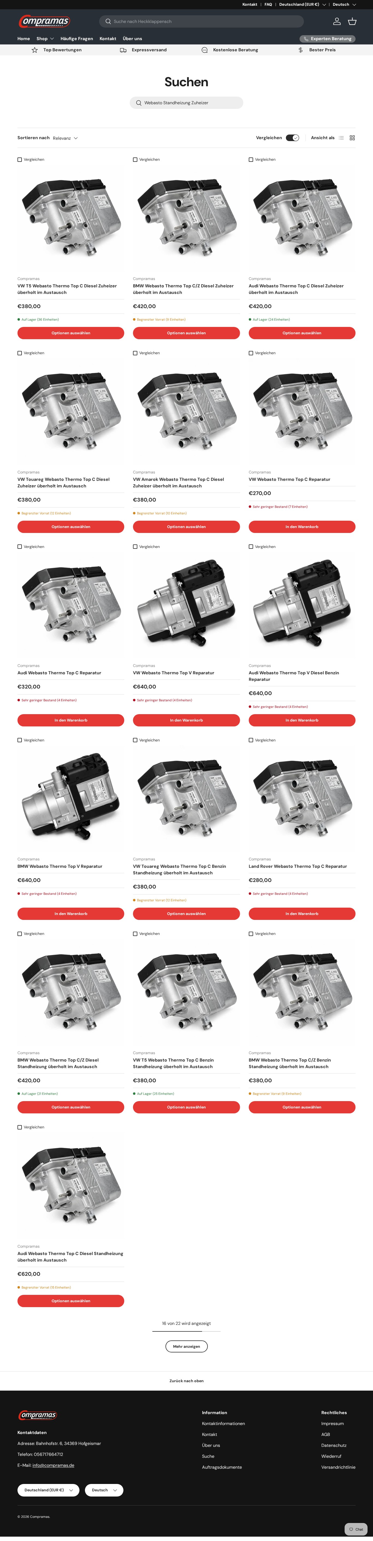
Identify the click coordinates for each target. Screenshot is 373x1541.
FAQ (268, 4)
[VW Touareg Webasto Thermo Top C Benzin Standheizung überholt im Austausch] (186, 798)
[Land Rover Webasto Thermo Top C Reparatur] (302, 798)
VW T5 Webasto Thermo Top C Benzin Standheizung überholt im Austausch (173, 1063)
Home (23, 38)
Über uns (132, 38)
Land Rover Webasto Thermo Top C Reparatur (298, 866)
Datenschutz (334, 1445)
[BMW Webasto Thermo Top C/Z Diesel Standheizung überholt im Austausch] (70, 992)
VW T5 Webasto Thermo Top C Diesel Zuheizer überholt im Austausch (67, 289)
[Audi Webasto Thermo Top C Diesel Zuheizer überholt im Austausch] (302, 218)
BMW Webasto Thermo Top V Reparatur (59, 866)
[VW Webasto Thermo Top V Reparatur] (186, 605)
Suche (208, 1456)
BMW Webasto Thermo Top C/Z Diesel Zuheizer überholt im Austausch (183, 289)
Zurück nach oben (187, 1380)
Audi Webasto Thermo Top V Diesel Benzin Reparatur (294, 676)
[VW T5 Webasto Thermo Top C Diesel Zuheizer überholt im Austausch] (70, 218)
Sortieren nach (33, 138)
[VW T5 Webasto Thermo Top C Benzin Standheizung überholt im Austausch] (186, 992)
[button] (352, 21)
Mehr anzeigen (186, 1346)
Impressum (332, 1423)
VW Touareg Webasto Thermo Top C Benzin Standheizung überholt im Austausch (179, 869)
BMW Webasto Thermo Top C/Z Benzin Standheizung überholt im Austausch (290, 1063)
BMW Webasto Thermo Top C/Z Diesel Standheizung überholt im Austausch (58, 1063)
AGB (325, 1434)
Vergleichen (269, 138)
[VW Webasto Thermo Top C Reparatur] (302, 411)
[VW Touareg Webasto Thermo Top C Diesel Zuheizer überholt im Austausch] (70, 411)
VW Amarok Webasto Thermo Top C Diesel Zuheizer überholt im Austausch (178, 482)
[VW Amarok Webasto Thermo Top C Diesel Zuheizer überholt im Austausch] (186, 411)
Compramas (39, 1517)
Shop (42, 38)
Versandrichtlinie (338, 1467)
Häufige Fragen (77, 38)
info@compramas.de (53, 1465)
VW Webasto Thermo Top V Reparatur (173, 673)
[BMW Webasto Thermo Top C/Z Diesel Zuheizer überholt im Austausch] (186, 218)
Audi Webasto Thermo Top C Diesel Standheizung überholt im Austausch (70, 1257)
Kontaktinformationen (223, 1423)
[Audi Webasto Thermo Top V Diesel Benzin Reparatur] (302, 605)
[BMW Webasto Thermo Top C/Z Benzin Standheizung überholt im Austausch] (302, 992)
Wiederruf (331, 1456)
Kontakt (249, 4)
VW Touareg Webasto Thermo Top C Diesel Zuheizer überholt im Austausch (63, 482)
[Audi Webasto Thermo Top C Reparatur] (70, 605)
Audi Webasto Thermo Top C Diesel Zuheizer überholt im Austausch (296, 289)
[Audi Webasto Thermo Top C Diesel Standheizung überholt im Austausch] (70, 1185)
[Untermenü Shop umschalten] (52, 38)
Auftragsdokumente (222, 1467)
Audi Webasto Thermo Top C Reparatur (59, 673)
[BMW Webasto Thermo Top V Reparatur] (70, 798)
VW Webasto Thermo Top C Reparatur (289, 479)
